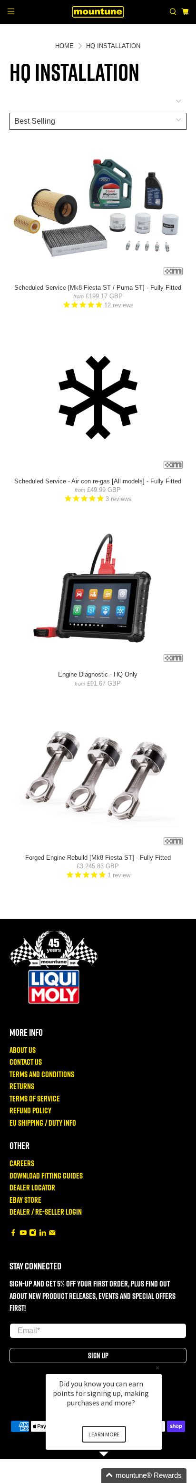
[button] (115, 1475)
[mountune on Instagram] (33, 1233)
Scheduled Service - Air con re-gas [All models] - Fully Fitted (97, 481)
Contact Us (26, 1062)
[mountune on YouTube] (23, 1233)
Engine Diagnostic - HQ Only (97, 674)
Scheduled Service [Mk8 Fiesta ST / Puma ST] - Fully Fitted (97, 287)
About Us (23, 1050)
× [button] (157, 1367)
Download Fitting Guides (46, 1175)
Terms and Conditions (42, 1074)
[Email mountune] (52, 1233)
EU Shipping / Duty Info (43, 1123)
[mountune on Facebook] (13, 1233)
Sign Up (98, 1355)
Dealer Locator (32, 1187)
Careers (22, 1163)
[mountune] (98, 11)
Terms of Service (35, 1098)
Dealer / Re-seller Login (46, 1212)
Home (64, 46)
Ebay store (25, 1200)
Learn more (103, 1434)
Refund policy (30, 1110)
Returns (22, 1086)
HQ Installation (113, 46)
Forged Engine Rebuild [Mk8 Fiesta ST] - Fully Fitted (98, 857)
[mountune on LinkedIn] (43, 1233)
